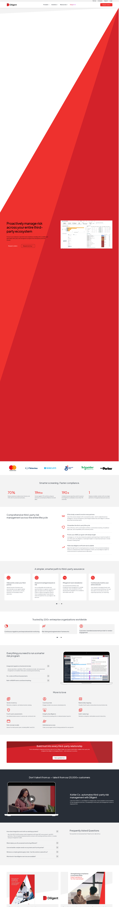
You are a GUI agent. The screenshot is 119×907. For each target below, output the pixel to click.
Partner (94, 0)
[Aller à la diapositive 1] (56, 603)
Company (100, 0)
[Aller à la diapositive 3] (59, 637)
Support (106, 0)
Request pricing (27, 246)
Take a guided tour (59, 758)
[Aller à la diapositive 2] (58, 637)
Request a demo (106, 4)
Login (111, 0)
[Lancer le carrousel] (62, 604)
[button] (46, 5)
